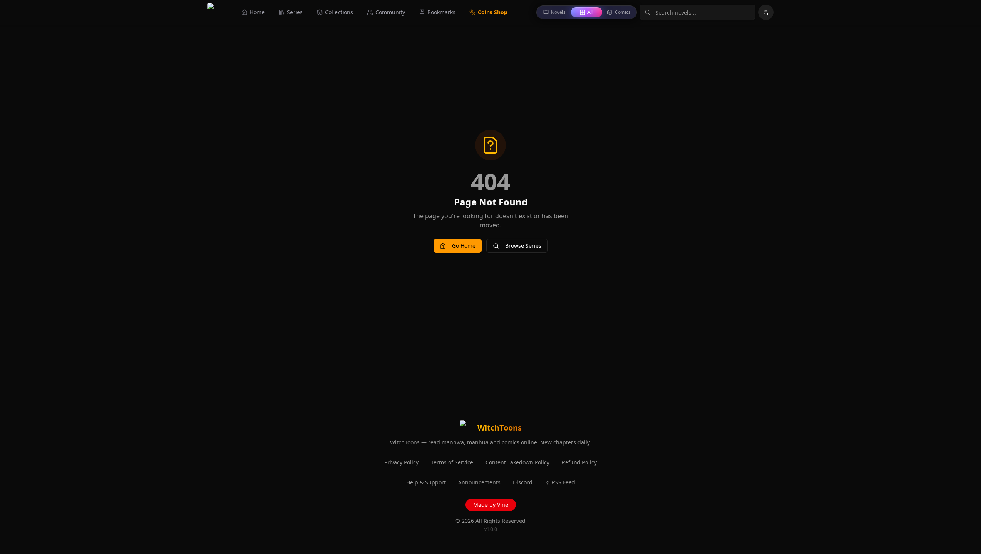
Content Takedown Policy (517, 462)
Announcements (479, 482)
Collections (339, 12)
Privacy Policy (401, 462)
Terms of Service (452, 462)
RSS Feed (563, 482)
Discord (522, 482)
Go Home (463, 245)
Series (295, 12)
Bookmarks (441, 12)
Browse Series (523, 245)
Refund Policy (579, 462)
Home (257, 12)
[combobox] (697, 12)
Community (390, 12)
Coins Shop (492, 12)
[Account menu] (766, 12)
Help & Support (426, 482)
